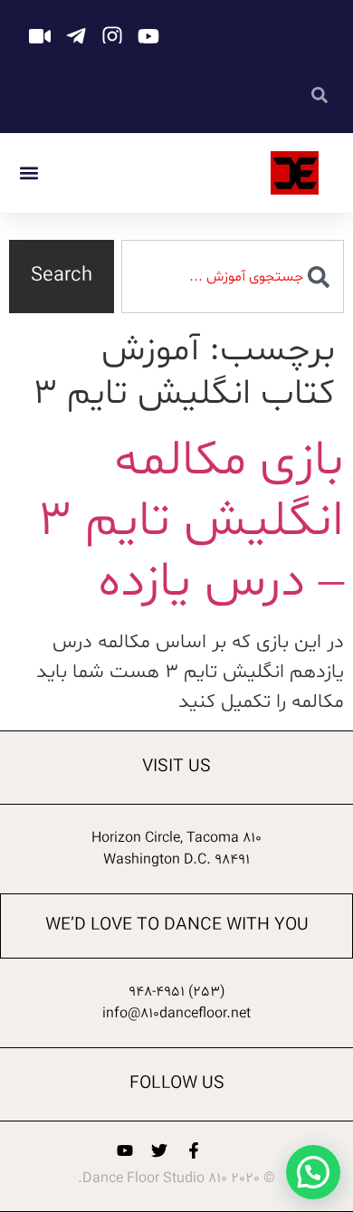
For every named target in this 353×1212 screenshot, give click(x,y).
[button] (28, 173)
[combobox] (232, 276)
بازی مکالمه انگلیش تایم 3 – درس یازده (190, 521)
